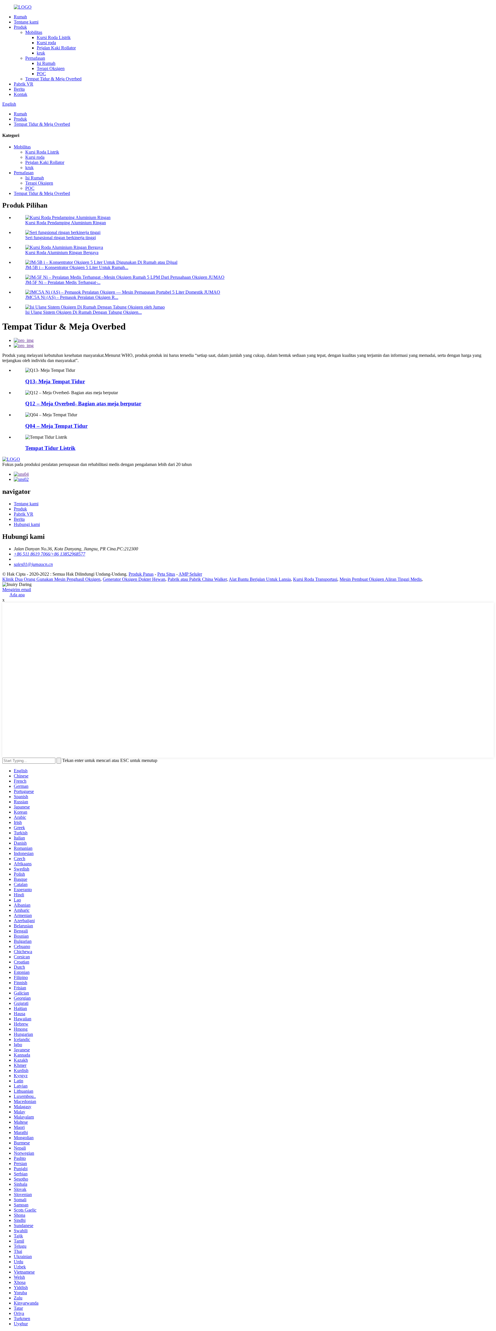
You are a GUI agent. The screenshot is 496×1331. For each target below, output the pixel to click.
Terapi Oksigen (51, 68)
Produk (20, 27)
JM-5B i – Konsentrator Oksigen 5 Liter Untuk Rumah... (76, 267)
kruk (41, 53)
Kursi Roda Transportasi (315, 579)
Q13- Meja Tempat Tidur (55, 381)
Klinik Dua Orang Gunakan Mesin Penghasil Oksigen (51, 579)
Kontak (20, 94)
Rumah (20, 16)
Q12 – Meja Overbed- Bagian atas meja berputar (83, 404)
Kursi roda (46, 42)
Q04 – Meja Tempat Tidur (56, 426)
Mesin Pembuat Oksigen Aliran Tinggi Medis (381, 579)
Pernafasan (35, 58)
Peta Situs (166, 574)
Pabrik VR (23, 84)
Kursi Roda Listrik (54, 37)
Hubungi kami (27, 524)
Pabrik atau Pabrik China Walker (197, 579)
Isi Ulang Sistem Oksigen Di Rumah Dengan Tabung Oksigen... (83, 312)
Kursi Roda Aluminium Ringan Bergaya (61, 252)
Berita (19, 89)
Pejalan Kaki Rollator (56, 47)
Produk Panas (141, 574)
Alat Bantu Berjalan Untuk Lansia (260, 579)
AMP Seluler (190, 574)
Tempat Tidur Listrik (50, 448)
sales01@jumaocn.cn (33, 564)
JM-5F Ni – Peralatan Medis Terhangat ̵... (62, 282)
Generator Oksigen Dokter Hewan (134, 579)
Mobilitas (33, 32)
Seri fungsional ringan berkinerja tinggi (60, 237)
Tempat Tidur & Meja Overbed (53, 78)
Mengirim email (16, 589)
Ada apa (17, 594)
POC (41, 73)
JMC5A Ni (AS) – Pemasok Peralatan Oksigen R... (71, 297)
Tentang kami (26, 22)
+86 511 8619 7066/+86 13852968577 (49, 554)
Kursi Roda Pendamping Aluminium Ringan (65, 222)
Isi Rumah (46, 63)
